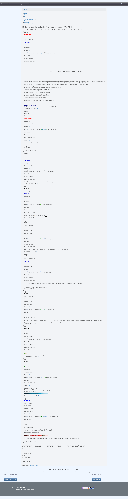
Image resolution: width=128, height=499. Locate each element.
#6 (36, 288)
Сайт (25, 13)
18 (29, 385)
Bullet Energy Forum (33, 465)
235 (29, 140)
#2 (37, 150)
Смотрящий (42, 107)
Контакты (17, 4)
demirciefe (24, 463)
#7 (37, 323)
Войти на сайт (96, 479)
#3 (37, 183)
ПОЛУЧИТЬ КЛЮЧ (41, 146)
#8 (38, 356)
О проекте (11, 4)
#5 (36, 251)
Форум (50, 4)
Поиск (26, 16)
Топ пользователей (43, 4)
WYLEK (4, 4)
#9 (38, 395)
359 (29, 424)
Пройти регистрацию (10, 479)
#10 (37, 441)
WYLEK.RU (25, 10)
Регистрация (27, 15)
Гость (125, 4)
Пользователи (33, 4)
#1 (38, 108)
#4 (36, 218)
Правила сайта (24, 4)
